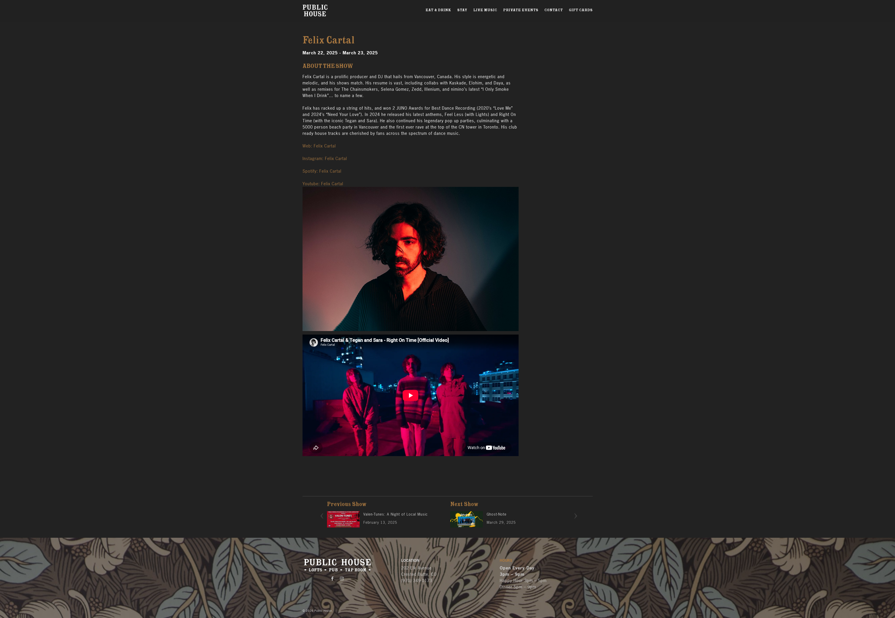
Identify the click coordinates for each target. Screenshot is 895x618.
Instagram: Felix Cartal (325, 158)
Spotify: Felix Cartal (322, 171)
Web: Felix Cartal (319, 146)
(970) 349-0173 (416, 580)
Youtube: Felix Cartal (323, 184)
